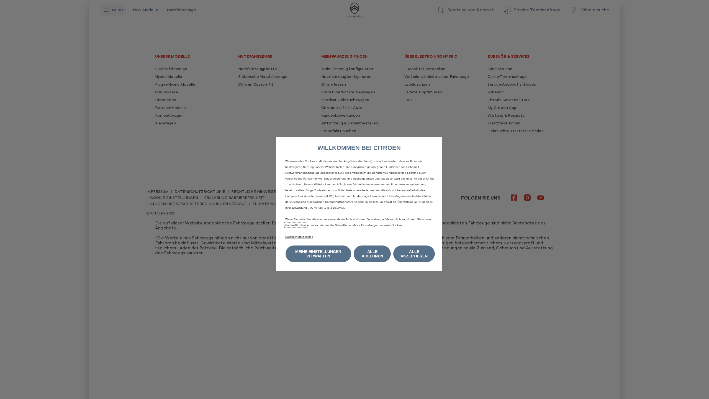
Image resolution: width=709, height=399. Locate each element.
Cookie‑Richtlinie (295, 225)
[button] (318, 253)
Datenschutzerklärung (299, 236)
